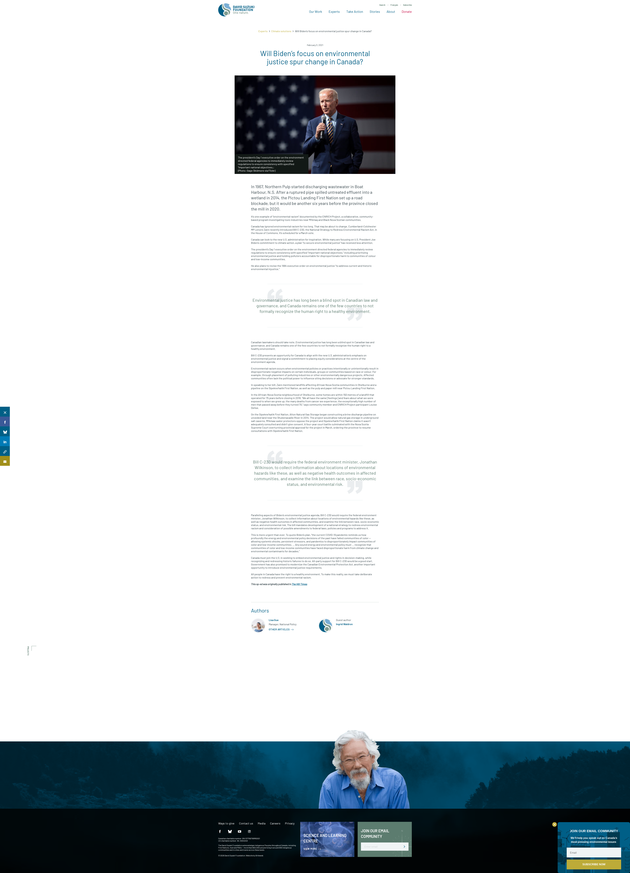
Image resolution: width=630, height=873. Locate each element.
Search (382, 5)
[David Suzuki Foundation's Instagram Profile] (249, 831)
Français (394, 5)
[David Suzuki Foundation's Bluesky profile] (229, 831)
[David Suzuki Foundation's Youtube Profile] (239, 831)
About (391, 11)
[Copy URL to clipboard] (5, 451)
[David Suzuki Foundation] (236, 9)
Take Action (354, 11)
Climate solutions (281, 31)
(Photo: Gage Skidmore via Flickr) (256, 170)
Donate (407, 11)
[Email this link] (5, 461)
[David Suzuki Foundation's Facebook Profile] (219, 831)
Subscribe (407, 5)
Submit (404, 846)
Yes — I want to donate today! (213, 785)
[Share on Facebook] (5, 421)
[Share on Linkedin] (5, 441)
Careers (275, 823)
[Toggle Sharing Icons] (5, 412)
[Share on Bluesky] (5, 431)
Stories (375, 11)
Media (261, 823)
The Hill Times (299, 584)
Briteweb (259, 855)
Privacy (289, 823)
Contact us (246, 823)
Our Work (315, 11)
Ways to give (226, 823)
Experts (334, 11)
